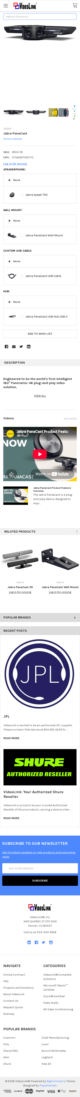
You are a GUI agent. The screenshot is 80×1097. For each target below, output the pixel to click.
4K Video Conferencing (58, 1009)
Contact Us (10, 1001)
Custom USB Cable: (17, 250)
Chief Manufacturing (55, 1037)
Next (76, 531)
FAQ (5, 981)
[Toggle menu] (5, 5)
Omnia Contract (14, 974)
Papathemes (48, 1085)
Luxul (44, 1044)
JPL (6, 716)
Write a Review (12, 139)
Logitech (47, 1057)
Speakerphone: (14, 169)
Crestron (9, 1037)
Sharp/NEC (10, 1051)
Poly (6, 1044)
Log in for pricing (15, 163)
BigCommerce (56, 1081)
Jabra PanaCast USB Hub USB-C (46, 316)
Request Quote (13, 1007)
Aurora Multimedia (53, 1051)
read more (11, 738)
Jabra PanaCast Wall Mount (44, 235)
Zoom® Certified (54, 996)
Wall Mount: (12, 210)
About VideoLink (13, 994)
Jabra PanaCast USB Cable (43, 276)
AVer (6, 1057)
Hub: (6, 291)
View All (46, 1064)
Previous (71, 531)
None (16, 180)
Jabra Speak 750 (36, 195)
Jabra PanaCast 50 (20, 587)
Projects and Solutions (18, 987)
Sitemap (8, 1014)
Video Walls (50, 1003)
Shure (7, 1064)
